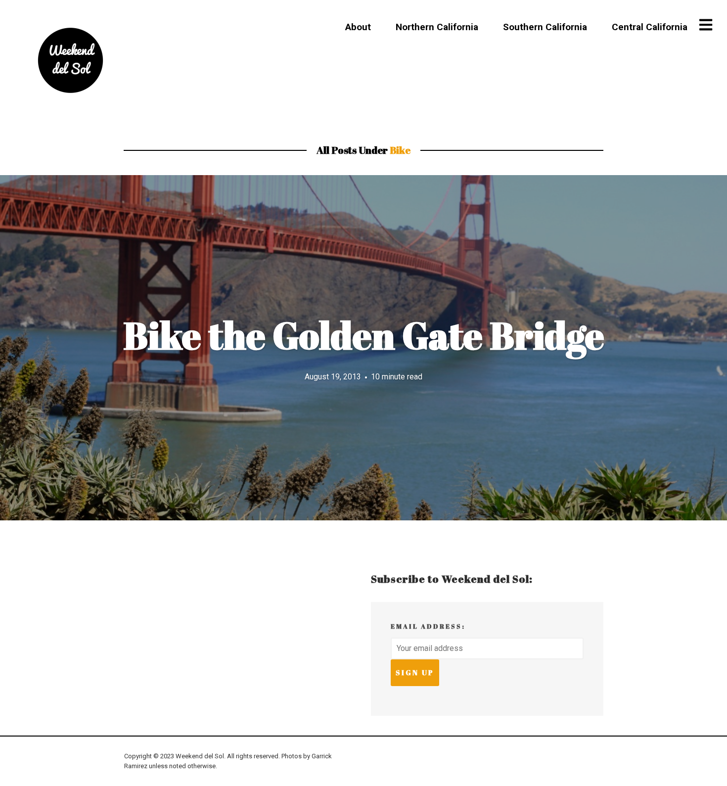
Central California (649, 27)
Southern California (545, 27)
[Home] (70, 60)
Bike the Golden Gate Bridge (363, 335)
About (358, 27)
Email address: (428, 626)
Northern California (437, 27)
